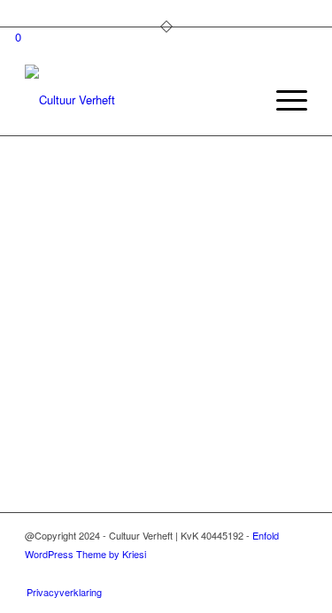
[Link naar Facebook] (214, 573)
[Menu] (283, 100)
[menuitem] (241, 100)
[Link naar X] (267, 573)
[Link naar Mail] (294, 573)
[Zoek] (241, 100)
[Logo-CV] (138, 100)
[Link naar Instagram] (241, 573)
